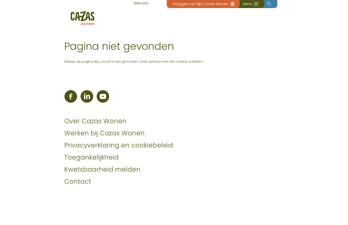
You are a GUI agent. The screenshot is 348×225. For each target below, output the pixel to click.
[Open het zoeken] (269, 4)
